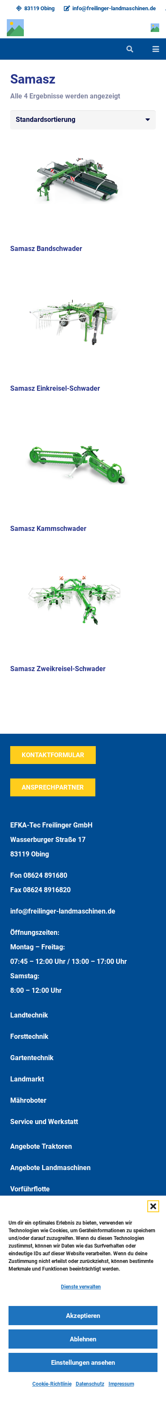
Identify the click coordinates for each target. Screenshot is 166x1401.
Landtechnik (29, 1015)
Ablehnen (83, 1339)
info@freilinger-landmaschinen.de (62, 911)
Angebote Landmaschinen (50, 1168)
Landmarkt (27, 1079)
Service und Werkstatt (44, 1122)
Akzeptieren (83, 1316)
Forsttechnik (29, 1036)
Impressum (121, 1384)
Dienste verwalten (81, 1287)
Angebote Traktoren (41, 1146)
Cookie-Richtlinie (52, 1384)
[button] (153, 1206)
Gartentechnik (32, 1058)
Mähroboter (28, 1100)
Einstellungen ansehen (83, 1362)
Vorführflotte (30, 1189)
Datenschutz (90, 1384)
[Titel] (15, 27)
